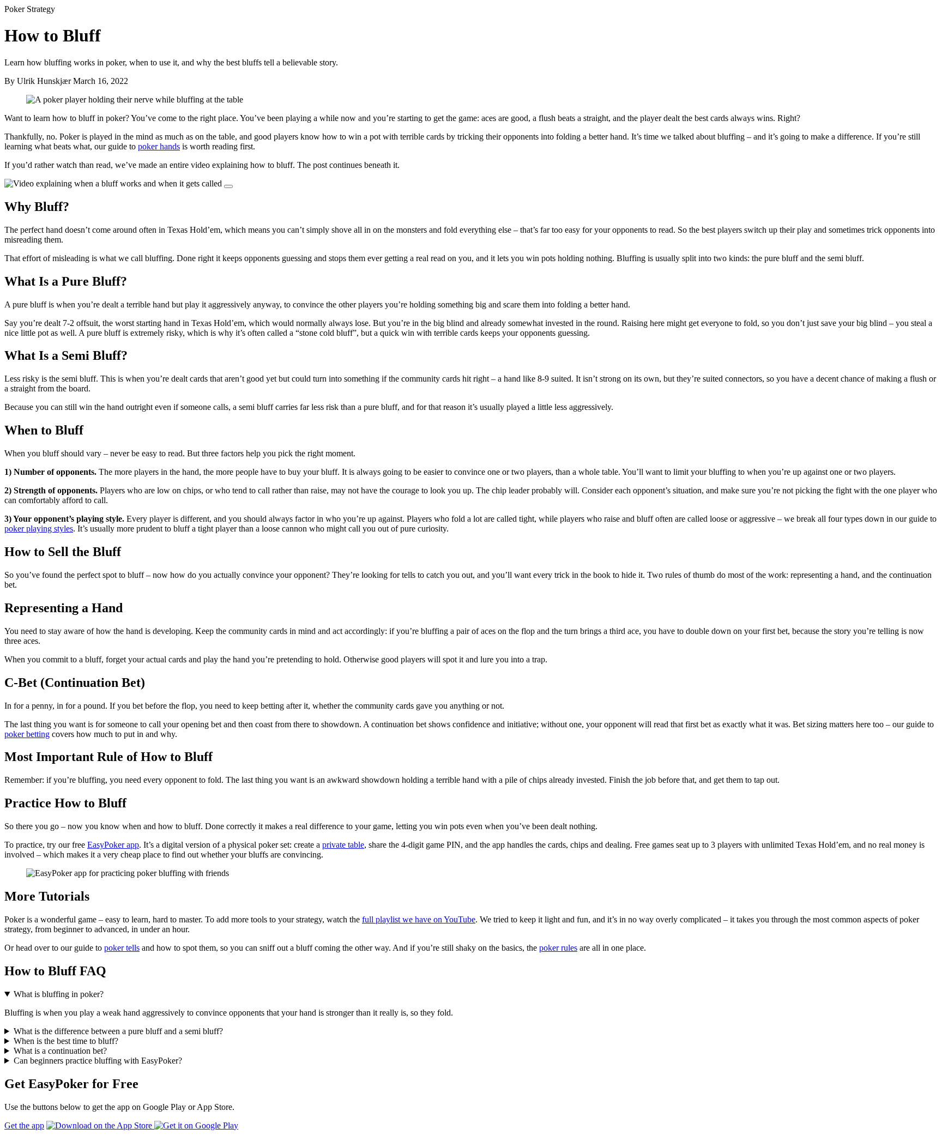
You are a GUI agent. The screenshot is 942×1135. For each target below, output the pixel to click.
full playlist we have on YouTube (418, 919)
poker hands (159, 146)
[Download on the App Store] (100, 1125)
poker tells (122, 947)
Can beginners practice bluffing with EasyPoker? (98, 1060)
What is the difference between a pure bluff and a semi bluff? (118, 1031)
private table (343, 844)
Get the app (24, 1125)
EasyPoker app (113, 844)
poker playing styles (38, 528)
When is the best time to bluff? (66, 1041)
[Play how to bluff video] (228, 186)
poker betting (27, 734)
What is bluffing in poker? (59, 994)
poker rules (558, 947)
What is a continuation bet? (60, 1050)
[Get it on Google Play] (196, 1125)
